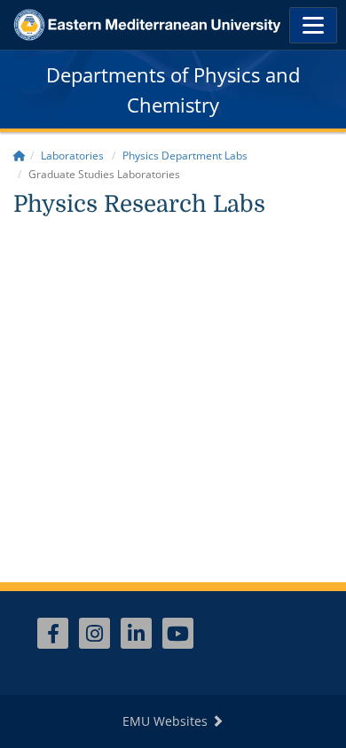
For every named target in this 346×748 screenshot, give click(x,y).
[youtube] (177, 633)
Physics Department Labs (185, 155)
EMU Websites (166, 721)
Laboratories (72, 155)
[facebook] (52, 633)
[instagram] (94, 633)
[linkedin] (136, 633)
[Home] (19, 155)
